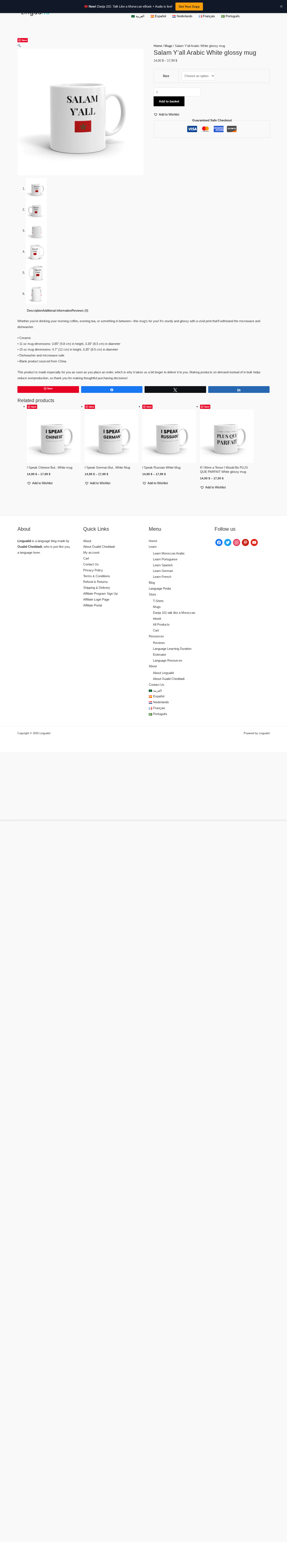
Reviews (159, 643)
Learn (153, 546)
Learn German (163, 571)
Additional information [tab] (57, 310)
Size (166, 76)
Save (24, 40)
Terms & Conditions (96, 576)
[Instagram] (236, 542)
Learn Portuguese (165, 559)
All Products (161, 624)
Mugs (168, 46)
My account (91, 552)
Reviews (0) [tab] (80, 310)
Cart (86, 558)
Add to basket (169, 101)
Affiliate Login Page (96, 599)
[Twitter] (227, 542)
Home (158, 46)
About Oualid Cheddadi (99, 546)
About (87, 541)
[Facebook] (218, 542)
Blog (152, 582)
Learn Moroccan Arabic (169, 553)
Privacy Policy (93, 570)
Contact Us (91, 564)
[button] (19, 46)
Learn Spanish (163, 565)
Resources (156, 636)
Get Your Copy (189, 6)
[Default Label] (245, 542)
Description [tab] (34, 310)
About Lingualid (163, 673)
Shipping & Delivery (96, 587)
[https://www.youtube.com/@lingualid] (254, 542)
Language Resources (167, 660)
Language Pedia (160, 588)
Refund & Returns (95, 582)
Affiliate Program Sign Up (100, 593)
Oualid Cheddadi (29, 546)
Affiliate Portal (92, 605)
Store (152, 594)
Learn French (162, 576)
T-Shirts (158, 601)
